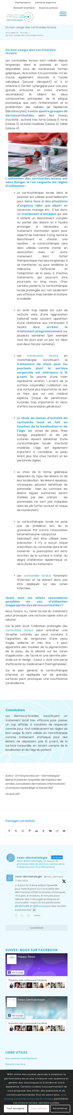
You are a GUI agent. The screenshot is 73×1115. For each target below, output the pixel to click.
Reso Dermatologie (31, 1000)
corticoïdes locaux (46, 178)
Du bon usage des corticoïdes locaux (30, 27)
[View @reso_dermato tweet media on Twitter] (34, 910)
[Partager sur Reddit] (57, 831)
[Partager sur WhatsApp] (22, 831)
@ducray (39, 906)
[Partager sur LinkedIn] (36, 831)
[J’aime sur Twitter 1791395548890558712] (29, 916)
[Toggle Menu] (62, 14)
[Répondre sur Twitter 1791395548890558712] (17, 916)
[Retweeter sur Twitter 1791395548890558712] (23, 916)
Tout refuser (38, 1108)
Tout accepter (16, 1108)
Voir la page (17, 972)
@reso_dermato (53, 876)
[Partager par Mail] (64, 831)
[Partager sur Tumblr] (43, 831)
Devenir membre (24, 7)
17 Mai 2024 (21, 880)
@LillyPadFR (22, 906)
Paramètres (60, 1108)
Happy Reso (26, 957)
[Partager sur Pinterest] (29, 831)
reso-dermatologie (28, 876)
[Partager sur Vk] (50, 831)
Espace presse (48, 7)
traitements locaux (42, 356)
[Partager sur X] (16, 831)
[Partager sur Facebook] (9, 831)
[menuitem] (23, 3)
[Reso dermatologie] (30, 17)
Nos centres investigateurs (21, 1058)
